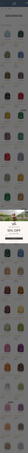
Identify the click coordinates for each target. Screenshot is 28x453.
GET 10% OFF (14, 238)
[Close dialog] (27, 211)
